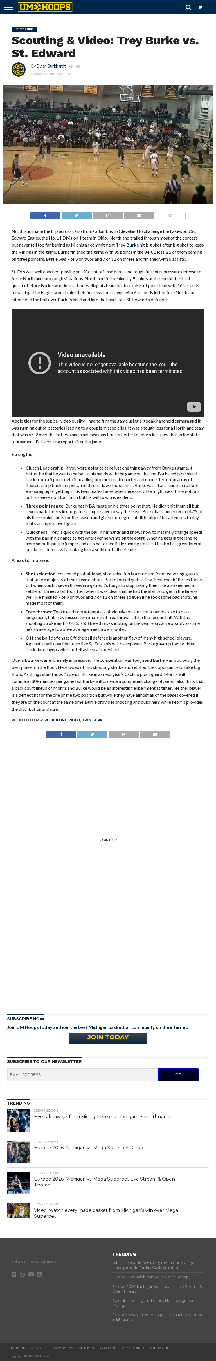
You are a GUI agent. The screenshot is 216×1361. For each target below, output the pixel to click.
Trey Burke (127, 244)
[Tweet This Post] (76, 214)
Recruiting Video (62, 720)
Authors (87, 1348)
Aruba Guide (161, 1348)
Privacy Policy (60, 1348)
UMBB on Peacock (25, 1348)
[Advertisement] (108, 786)
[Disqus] (108, 921)
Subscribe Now (25, 1018)
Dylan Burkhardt (51, 66)
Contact (108, 1348)
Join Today (108, 1037)
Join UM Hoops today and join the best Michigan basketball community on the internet (97, 1027)
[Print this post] (108, 214)
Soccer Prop (132, 1348)
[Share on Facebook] (45, 214)
